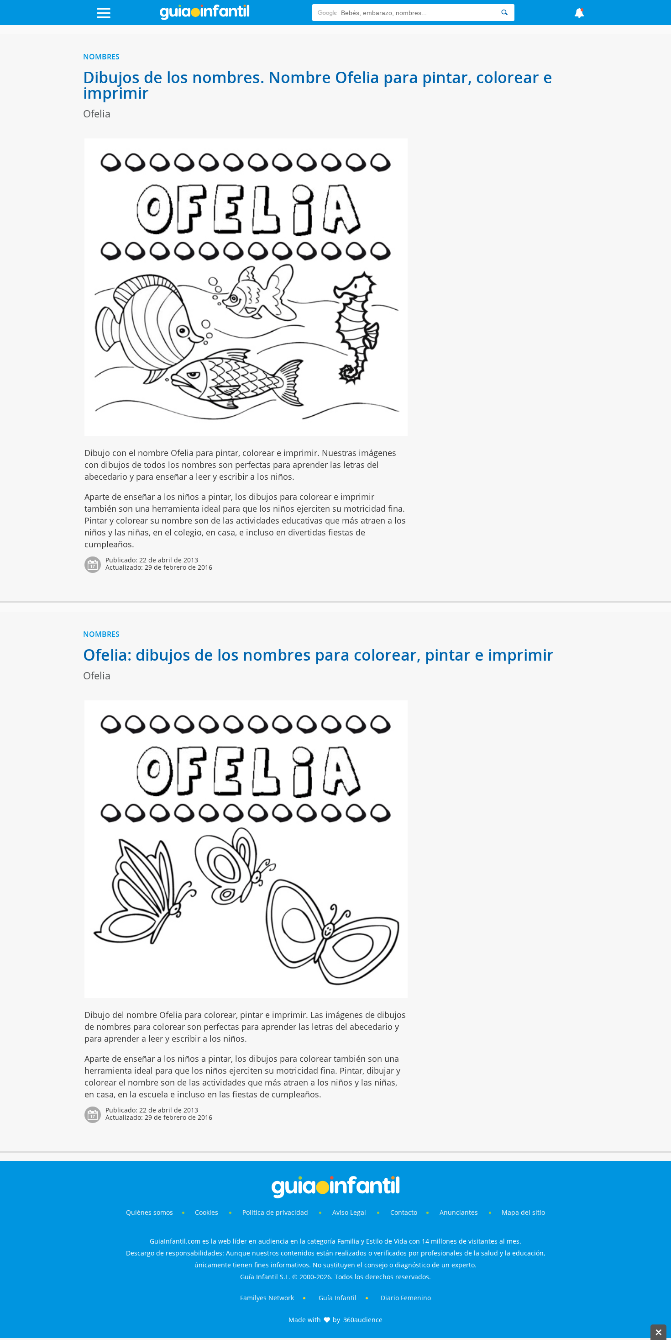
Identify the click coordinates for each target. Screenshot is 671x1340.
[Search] (504, 12)
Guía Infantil (337, 1297)
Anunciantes (459, 1212)
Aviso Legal (349, 1212)
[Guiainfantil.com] (204, 17)
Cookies (207, 1212)
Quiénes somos (149, 1212)
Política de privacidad (276, 1212)
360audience (363, 1319)
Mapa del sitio (523, 1212)
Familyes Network (267, 1297)
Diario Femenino (406, 1297)
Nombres (101, 57)
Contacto (403, 1212)
